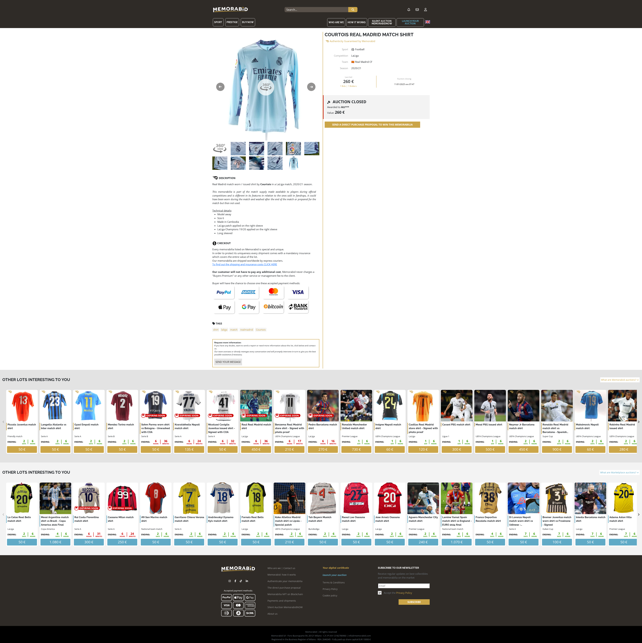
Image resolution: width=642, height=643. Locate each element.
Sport (218, 22)
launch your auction (410, 22)
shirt (215, 329)
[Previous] (3, 422)
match (233, 329)
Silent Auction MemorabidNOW (382, 22)
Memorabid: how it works (282, 574)
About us (273, 613)
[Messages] (417, 9)
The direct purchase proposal (284, 587)
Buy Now (248, 22)
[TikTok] (241, 581)
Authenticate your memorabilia (285, 581)
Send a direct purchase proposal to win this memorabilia (372, 124)
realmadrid (246, 329)
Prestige (232, 22)
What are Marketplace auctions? (618, 472)
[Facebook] (235, 581)
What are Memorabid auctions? (619, 379)
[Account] (425, 9)
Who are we (336, 22)
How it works (357, 22)
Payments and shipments (282, 600)
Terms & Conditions (334, 582)
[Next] (638, 422)
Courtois (261, 329)
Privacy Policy (330, 589)
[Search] (352, 9)
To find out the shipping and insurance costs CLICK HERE (244, 264)
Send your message (228, 361)
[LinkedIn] (247, 581)
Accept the (398, 592)
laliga (224, 329)
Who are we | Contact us (281, 568)
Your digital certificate (336, 567)
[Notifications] (409, 9)
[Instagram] (230, 581)
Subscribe (414, 602)
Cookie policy (330, 595)
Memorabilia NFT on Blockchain (285, 594)
